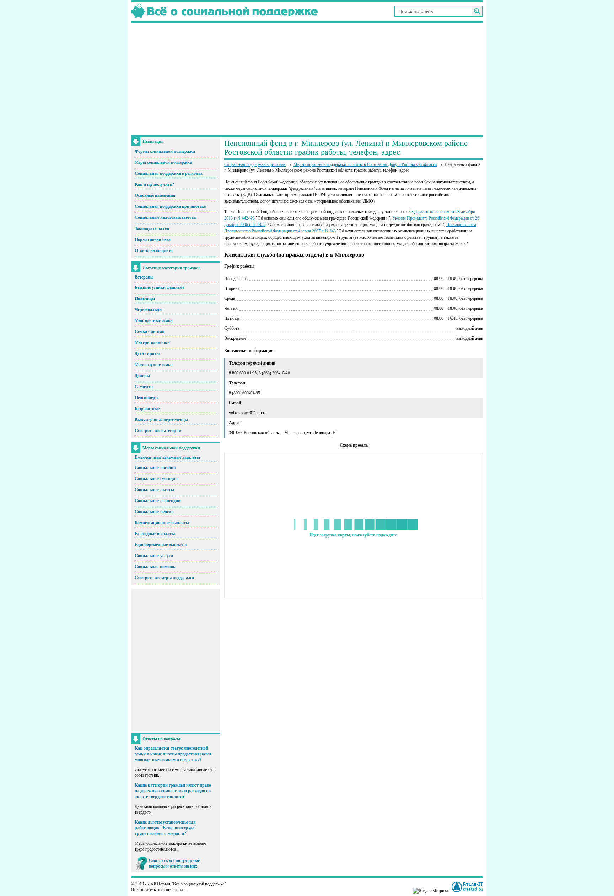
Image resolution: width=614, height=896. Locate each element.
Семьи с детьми (150, 331)
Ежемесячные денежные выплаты (167, 457)
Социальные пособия (155, 467)
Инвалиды (145, 298)
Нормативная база (153, 239)
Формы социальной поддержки (165, 151)
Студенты (144, 386)
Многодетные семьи (154, 320)
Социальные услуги (154, 555)
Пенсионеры (146, 397)
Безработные (147, 408)
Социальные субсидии (156, 478)
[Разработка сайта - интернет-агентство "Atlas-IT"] (467, 886)
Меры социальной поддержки (163, 162)
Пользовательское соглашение (157, 889)
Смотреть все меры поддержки (164, 577)
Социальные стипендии (158, 500)
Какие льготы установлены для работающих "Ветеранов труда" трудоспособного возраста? (166, 828)
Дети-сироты (147, 353)
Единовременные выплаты (161, 544)
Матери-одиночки (152, 342)
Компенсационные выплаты (162, 522)
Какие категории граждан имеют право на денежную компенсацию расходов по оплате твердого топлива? (173, 791)
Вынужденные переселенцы (161, 419)
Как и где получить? (154, 184)
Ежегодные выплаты (155, 533)
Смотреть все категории (158, 430)
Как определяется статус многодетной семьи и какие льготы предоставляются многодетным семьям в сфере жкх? (173, 754)
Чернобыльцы (148, 309)
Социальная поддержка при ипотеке (170, 206)
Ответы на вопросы (153, 250)
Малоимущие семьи (154, 364)
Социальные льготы (154, 489)
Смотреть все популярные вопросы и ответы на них (174, 863)
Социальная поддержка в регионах (169, 173)
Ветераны (144, 277)
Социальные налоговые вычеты (165, 217)
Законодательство (152, 228)
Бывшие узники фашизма (159, 287)
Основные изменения (155, 195)
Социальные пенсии (154, 511)
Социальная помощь (155, 566)
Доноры (142, 375)
